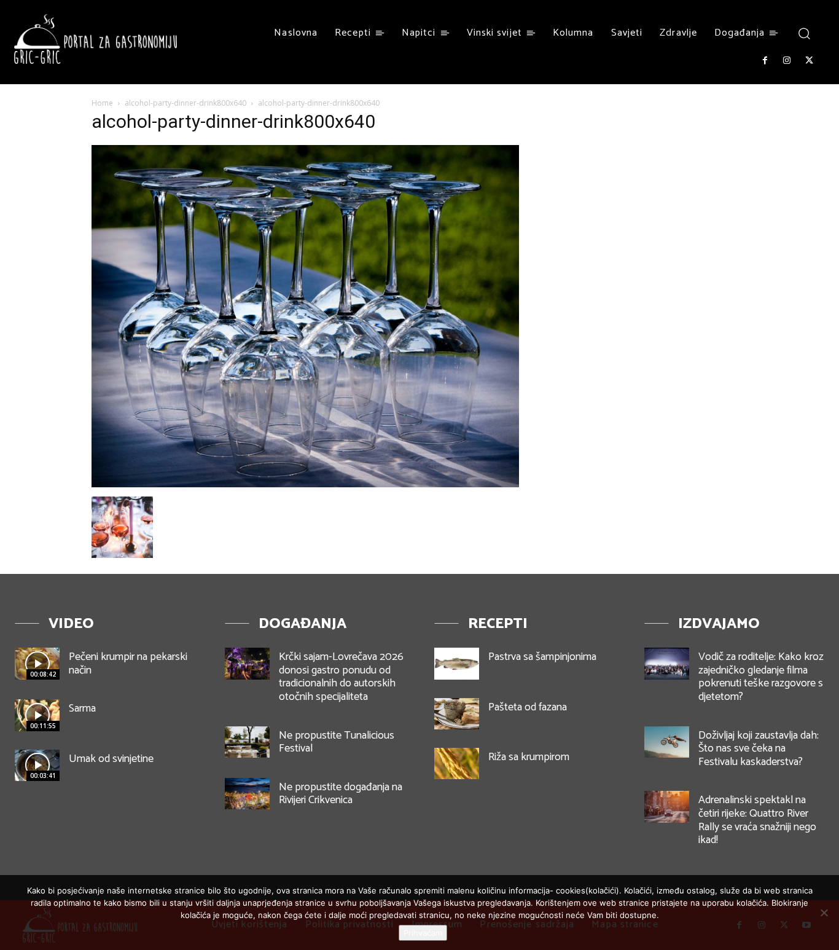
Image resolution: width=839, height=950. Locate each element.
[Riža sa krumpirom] (456, 763)
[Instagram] (787, 61)
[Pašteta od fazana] (456, 713)
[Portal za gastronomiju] (95, 39)
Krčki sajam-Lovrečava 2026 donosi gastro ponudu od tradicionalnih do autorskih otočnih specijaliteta (341, 677)
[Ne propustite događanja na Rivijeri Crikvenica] (247, 793)
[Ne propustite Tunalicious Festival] (247, 742)
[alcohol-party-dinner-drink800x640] (305, 484)
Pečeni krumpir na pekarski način (128, 664)
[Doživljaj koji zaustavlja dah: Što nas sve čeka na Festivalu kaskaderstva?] (666, 742)
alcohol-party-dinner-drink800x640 (185, 103)
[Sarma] (37, 715)
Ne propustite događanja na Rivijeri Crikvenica (340, 794)
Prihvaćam (423, 933)
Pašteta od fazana (527, 707)
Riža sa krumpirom (528, 757)
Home (102, 103)
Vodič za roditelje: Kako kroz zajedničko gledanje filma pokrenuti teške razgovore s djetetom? (761, 677)
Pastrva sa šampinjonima (542, 657)
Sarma (82, 708)
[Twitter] (809, 61)
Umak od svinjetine (111, 759)
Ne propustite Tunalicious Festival (336, 742)
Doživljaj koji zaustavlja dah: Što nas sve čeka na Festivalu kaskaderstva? (758, 748)
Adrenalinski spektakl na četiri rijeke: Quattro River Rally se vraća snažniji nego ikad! (757, 820)
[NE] (824, 912)
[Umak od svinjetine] (37, 765)
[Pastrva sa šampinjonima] (456, 663)
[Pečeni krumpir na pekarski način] (37, 663)
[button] (804, 33)
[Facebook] (765, 61)
